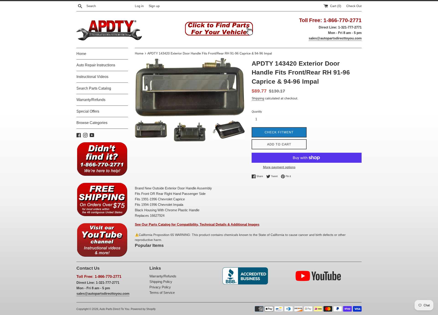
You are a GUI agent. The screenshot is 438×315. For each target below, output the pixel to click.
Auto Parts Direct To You (114, 309)
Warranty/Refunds (90, 100)
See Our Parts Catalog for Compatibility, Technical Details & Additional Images (197, 224)
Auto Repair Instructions (95, 65)
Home (81, 54)
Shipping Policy (160, 282)
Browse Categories (91, 123)
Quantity (257, 111)
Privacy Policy (160, 287)
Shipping (258, 98)
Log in (139, 6)
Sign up (154, 6)
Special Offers (87, 111)
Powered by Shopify (143, 309)
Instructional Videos (92, 77)
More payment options (279, 167)
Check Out (354, 6)
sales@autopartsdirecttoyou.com (335, 38)
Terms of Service (162, 292)
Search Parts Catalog (93, 88)
